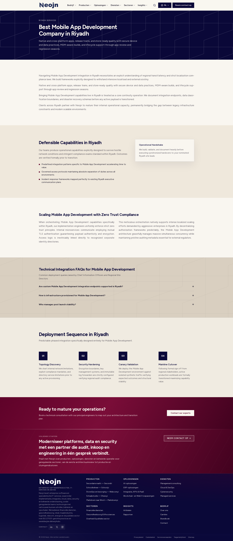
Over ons (164, 510)
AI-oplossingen (130, 483)
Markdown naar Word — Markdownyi (102, 500)
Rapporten (128, 514)
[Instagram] (62, 527)
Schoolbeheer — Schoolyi (97, 487)
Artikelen (127, 510)
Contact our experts (180, 413)
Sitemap (191, 537)
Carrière (163, 514)
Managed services (168, 496)
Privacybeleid (138, 537)
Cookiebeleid (150, 537)
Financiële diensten (94, 510)
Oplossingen (100, 5)
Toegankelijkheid (180, 537)
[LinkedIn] (51, 527)
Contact (164, 523)
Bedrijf (70, 5)
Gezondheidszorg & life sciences (100, 514)
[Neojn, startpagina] (50, 482)
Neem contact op (183, 5)
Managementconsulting (170, 483)
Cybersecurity (166, 492)
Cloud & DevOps (167, 487)
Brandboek (165, 519)
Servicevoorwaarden (164, 537)
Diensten (115, 5)
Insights (141, 5)
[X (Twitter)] (56, 527)
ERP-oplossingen (130, 487)
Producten (84, 5)
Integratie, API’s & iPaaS (133, 492)
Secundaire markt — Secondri (99, 483)
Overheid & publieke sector (98, 519)
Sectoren (128, 5)
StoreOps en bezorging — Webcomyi (102, 492)
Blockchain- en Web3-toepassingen (138, 496)
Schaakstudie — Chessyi (97, 496)
